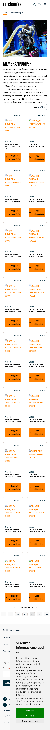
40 (25, 614)
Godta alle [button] (30, 710)
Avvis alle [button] (30, 716)
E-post (9, 668)
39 (18, 614)
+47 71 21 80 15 (9, 716)
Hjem (5, 12)
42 (39, 614)
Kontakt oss (8, 644)
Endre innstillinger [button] (30, 721)
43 (47, 614)
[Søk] (35, 5)
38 (10, 614)
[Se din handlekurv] (39, 5)
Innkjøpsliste (9, 637)
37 (3, 614)
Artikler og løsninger (12, 630)
